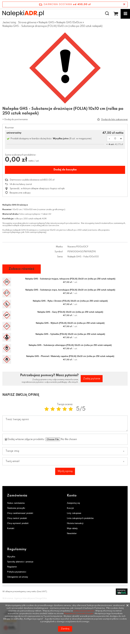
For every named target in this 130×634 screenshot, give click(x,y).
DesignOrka (41, 598)
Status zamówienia (16, 503)
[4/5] (64, 409)
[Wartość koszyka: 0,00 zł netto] (115, 13)
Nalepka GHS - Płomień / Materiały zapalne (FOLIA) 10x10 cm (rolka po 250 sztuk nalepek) (70, 356)
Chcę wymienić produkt (18, 523)
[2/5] (52, 409)
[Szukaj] (107, 13)
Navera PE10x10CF (77, 247)
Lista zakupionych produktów (80, 518)
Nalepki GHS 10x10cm (69, 22)
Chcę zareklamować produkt (20, 513)
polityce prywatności (83, 611)
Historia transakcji (75, 523)
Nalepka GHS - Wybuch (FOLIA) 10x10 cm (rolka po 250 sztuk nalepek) (70, 323)
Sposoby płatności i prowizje (20, 561)
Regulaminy (16, 549)
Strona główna (27, 22)
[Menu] (125, 14)
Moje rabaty (72, 528)
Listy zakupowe (74, 513)
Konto (72, 495)
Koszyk (70, 508)
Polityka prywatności (16, 572)
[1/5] (46, 409)
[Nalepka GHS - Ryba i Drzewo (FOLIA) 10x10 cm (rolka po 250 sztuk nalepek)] (6, 304)
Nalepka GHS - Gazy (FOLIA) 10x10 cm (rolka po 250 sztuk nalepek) (70, 312)
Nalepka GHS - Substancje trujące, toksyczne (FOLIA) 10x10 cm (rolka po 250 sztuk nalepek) (70, 279)
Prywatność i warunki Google (78, 614)
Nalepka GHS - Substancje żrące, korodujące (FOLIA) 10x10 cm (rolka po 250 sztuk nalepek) (70, 290)
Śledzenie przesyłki (16, 508)
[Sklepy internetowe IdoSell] (122, 591)
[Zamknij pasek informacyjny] (124, 4)
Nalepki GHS (46, 22)
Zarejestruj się (73, 503)
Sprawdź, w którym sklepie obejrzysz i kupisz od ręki (37, 188)
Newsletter (72, 533)
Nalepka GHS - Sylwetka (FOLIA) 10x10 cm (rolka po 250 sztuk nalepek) (70, 334)
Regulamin (12, 567)
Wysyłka (11, 556)
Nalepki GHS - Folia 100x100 (83, 257)
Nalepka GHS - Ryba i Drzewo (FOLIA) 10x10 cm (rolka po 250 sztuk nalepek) (70, 301)
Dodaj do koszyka (65, 169)
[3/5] (58, 409)
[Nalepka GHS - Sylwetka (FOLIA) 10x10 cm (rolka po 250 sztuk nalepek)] (6, 337)
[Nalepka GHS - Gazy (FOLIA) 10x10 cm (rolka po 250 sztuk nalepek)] (6, 315)
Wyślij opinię (65, 471)
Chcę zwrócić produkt (17, 518)
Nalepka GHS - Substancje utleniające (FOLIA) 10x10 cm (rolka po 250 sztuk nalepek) (70, 345)
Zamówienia (17, 495)
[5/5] (70, 409)
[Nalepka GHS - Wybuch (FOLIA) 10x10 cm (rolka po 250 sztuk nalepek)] (6, 326)
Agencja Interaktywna (24, 598)
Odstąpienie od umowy (17, 577)
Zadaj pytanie (91, 378)
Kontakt (10, 528)
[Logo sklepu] (23, 13)
